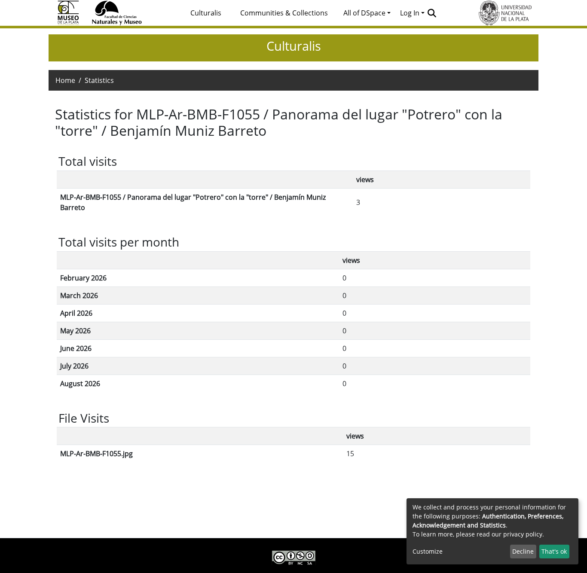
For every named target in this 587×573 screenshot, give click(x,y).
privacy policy (522, 534)
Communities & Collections (284, 13)
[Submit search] (432, 12)
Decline (523, 551)
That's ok (554, 551)
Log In (409, 13)
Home (65, 80)
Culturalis (205, 13)
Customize (428, 551)
